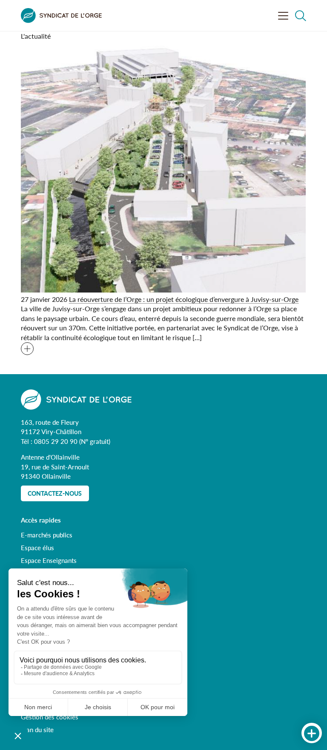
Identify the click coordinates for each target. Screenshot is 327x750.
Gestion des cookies (49, 716)
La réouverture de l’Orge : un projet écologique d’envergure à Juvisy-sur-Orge (183, 299)
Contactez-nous (55, 493)
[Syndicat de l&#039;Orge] (61, 15)
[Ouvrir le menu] (283, 16)
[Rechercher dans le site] (300, 15)
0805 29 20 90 (56, 441)
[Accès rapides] (311, 733)
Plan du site (37, 729)
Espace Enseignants (49, 560)
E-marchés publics (46, 534)
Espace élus (37, 547)
